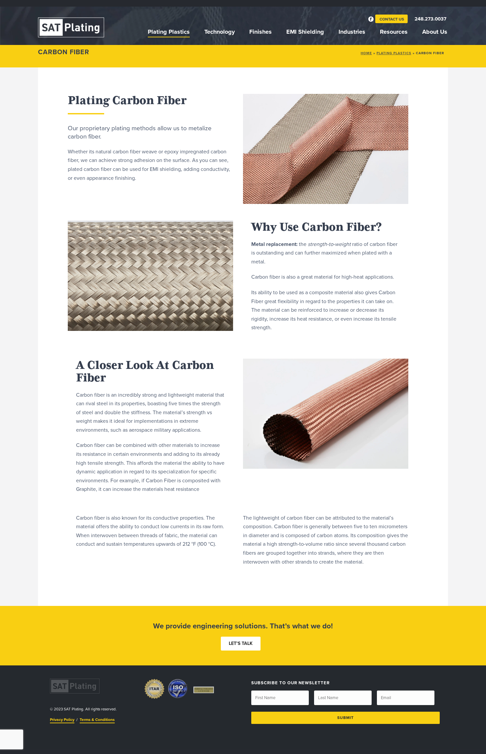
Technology (219, 31)
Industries (352, 31)
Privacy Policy (62, 719)
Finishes (260, 31)
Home (366, 53)
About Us (434, 31)
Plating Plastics (169, 31)
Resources (394, 31)
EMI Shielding (305, 31)
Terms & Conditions (97, 719)
